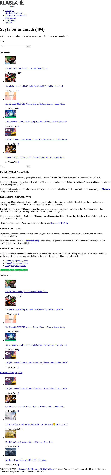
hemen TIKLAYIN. (59, 223)
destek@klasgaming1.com (16, 261)
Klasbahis (22, 469)
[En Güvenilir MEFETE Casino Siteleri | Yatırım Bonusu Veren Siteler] (10, 99)
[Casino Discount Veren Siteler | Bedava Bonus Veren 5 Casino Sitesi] (10, 153)
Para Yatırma (10, 18)
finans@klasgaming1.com (16, 263)
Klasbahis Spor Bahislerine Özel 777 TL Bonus (25, 460)
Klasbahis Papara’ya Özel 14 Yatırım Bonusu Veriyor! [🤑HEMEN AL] (36, 424)
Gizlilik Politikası (47, 469)
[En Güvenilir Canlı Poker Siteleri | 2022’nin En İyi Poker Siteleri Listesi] (10, 117)
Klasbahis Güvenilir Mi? (15, 15)
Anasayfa (9, 10)
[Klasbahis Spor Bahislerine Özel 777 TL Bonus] (10, 455)
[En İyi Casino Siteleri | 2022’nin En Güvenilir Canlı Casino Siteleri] (10, 81)
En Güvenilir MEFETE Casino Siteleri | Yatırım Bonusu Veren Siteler (35, 104)
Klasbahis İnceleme (13, 13)
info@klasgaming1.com (15, 265)
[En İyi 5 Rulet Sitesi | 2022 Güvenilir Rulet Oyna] (10, 64)
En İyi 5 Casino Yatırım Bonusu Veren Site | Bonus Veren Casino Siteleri (36, 139)
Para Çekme (10, 20)
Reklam (8, 23)
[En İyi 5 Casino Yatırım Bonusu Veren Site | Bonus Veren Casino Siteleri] (10, 135)
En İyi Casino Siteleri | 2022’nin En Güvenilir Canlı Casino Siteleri (34, 86)
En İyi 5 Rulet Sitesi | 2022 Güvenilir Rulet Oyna (26, 68)
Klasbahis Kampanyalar (11, 372)
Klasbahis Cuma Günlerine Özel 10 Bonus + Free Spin (29, 442)
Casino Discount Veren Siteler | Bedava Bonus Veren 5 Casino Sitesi (34, 157)
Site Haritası (33, 469)
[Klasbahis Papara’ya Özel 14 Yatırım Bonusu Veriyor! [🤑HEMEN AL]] (10, 420)
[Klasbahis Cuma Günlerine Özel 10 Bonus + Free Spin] (10, 437)
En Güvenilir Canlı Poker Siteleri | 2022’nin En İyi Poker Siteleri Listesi (36, 122)
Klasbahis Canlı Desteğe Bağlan (14, 270)
